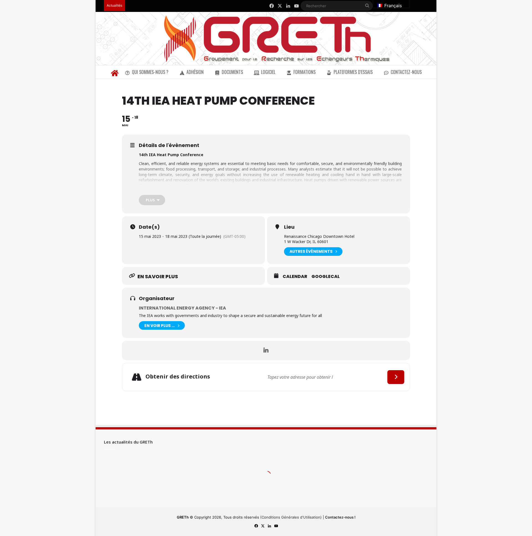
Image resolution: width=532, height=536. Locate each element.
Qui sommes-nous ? (150, 72)
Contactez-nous (406, 72)
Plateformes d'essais (353, 72)
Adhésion (195, 72)
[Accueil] (115, 72)
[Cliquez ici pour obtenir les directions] (395, 377)
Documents (232, 72)
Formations (304, 72)
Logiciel (268, 72)
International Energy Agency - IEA (182, 308)
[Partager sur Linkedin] (266, 350)
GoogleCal (325, 276)
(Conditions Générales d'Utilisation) (291, 517)
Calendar (295, 276)
